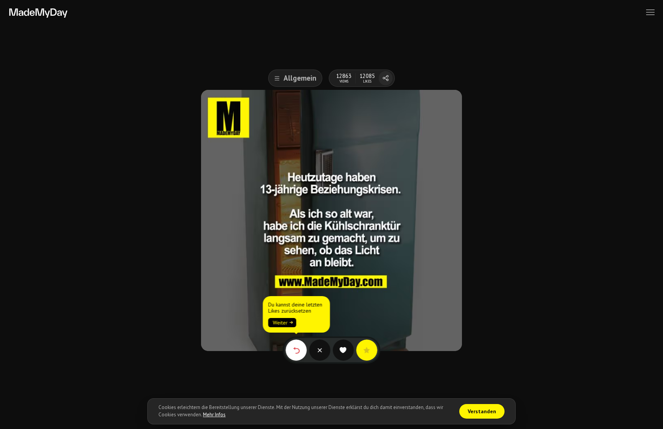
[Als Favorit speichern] (366, 350)
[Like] (343, 350)
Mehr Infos (214, 414)
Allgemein (300, 78)
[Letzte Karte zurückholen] (296, 350)
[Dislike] (319, 350)
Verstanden (482, 411)
